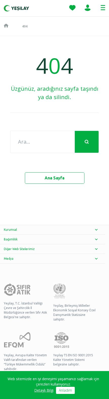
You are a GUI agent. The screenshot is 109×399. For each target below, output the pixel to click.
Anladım (65, 390)
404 (24, 26)
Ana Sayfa (54, 178)
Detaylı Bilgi (43, 390)
